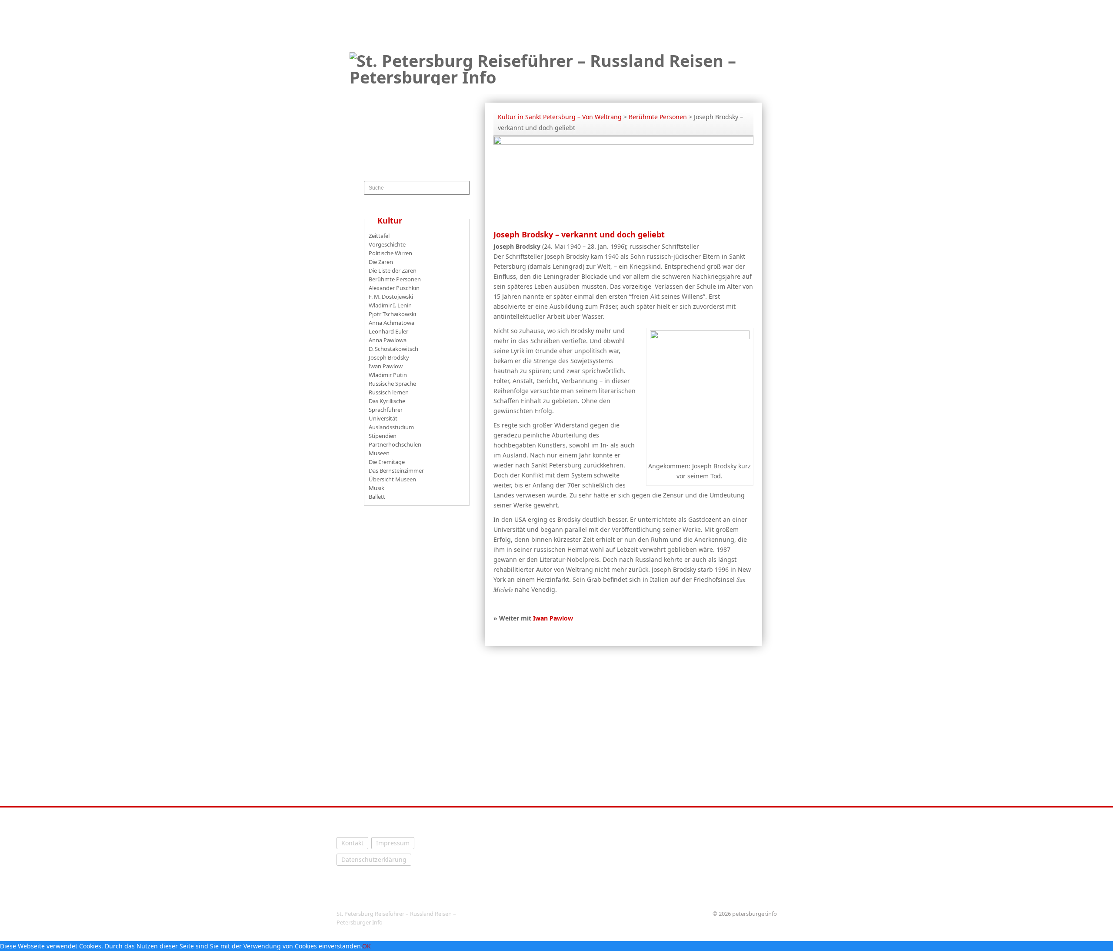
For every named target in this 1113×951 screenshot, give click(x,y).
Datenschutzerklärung (374, 859)
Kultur (600, 89)
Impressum (393, 843)
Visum (638, 89)
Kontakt (352, 843)
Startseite (501, 89)
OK (366, 946)
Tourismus (553, 89)
